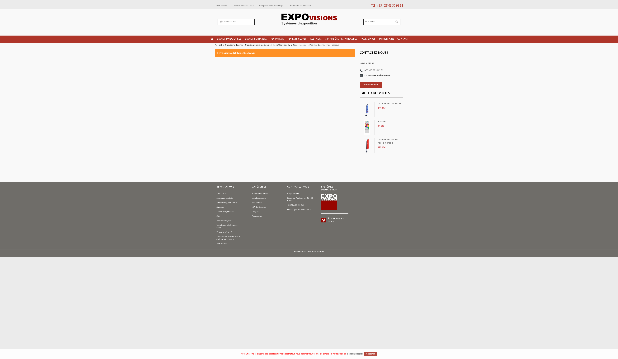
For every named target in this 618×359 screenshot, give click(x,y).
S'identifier (295, 6)
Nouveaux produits (224, 198)
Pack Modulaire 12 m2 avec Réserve (290, 45)
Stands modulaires (234, 45)
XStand (382, 121)
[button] (229, 39)
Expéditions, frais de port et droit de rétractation (228, 237)
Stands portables (259, 198)
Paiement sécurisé (224, 232)
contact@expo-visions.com (377, 75)
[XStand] (367, 127)
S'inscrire (307, 6)
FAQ (218, 216)
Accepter (370, 354)
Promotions (221, 193)
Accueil (218, 45)
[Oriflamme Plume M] (367, 109)
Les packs (256, 211)
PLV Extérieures (259, 207)
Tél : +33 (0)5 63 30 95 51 (387, 5)
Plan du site (221, 243)
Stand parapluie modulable (258, 45)
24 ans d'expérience (225, 211)
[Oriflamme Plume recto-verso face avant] (367, 145)
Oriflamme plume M (389, 103)
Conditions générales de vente (227, 226)
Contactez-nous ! (371, 85)
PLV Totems (257, 202)
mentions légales (355, 354)
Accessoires (257, 216)
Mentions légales (223, 220)
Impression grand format (227, 202)
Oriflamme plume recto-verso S (388, 141)
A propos (220, 207)
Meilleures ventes (375, 93)
